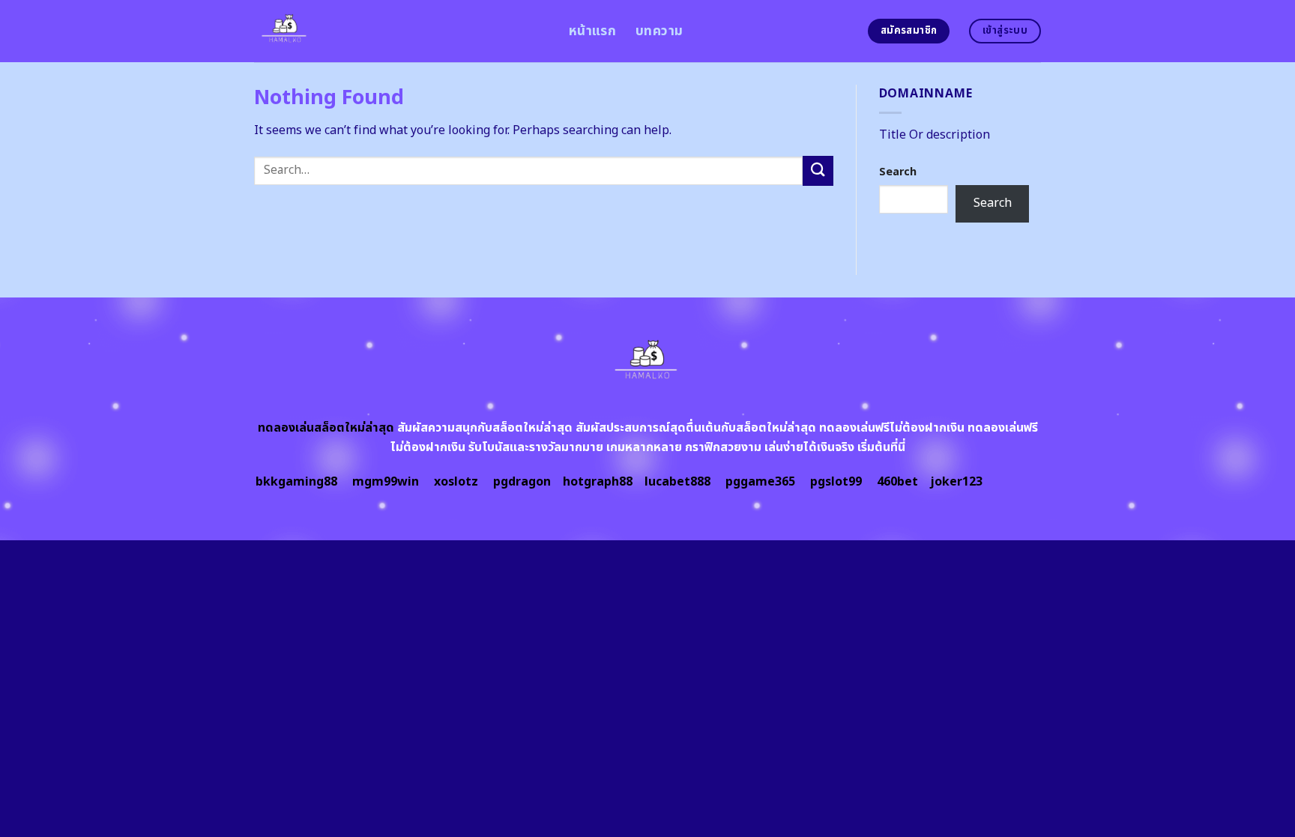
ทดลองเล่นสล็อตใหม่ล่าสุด (326, 428)
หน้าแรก (592, 31)
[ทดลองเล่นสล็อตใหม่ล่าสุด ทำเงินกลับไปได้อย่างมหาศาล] (400, 31)
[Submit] (818, 170)
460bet (897, 482)
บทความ (659, 31)
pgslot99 (836, 482)
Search (898, 172)
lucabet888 (677, 482)
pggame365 (760, 482)
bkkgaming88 (296, 482)
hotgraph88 (598, 482)
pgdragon (522, 482)
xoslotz (456, 482)
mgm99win (385, 482)
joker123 (956, 482)
